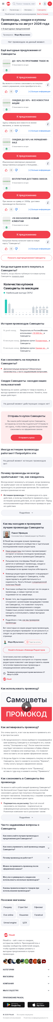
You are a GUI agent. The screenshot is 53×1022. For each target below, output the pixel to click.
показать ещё (18, 276)
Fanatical (39, 915)
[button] (14, 3)
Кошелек (23, 915)
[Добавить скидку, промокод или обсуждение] (50, 3)
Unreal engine (10, 922)
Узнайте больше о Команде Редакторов (26, 650)
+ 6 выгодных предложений (15, 28)
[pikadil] (7, 4)
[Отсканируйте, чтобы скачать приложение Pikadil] (14, 1004)
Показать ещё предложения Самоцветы (26, 258)
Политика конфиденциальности (36, 1018)
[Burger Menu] (3, 3)
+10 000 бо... (38, 333)
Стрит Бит (23, 907)
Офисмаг (38, 907)
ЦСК (25, 922)
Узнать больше (42, 14)
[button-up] (6, 91)
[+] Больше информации (39, 91)
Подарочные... (41, 341)
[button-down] (16, 91)
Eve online (8, 915)
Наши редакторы (13, 551)
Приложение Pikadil (13, 998)
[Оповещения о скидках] (40, 3)
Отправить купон (27, 438)
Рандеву (8, 907)
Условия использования (12, 1018)
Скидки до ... (41, 348)
